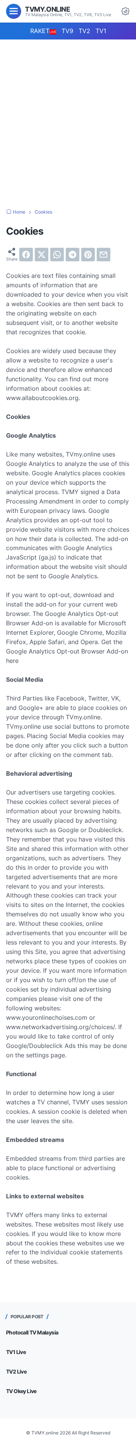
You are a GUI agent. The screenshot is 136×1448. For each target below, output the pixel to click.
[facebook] (26, 254)
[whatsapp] (57, 254)
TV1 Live (16, 1352)
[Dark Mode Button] (125, 11)
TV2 (84, 31)
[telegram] (72, 254)
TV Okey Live (21, 1391)
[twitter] (41, 254)
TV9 (67, 31)
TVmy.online (47, 9)
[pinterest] (88, 254)
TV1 (101, 31)
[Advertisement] (68, 116)
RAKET (43, 31)
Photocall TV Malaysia (32, 1332)
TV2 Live (16, 1371)
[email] (103, 254)
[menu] (13, 11)
